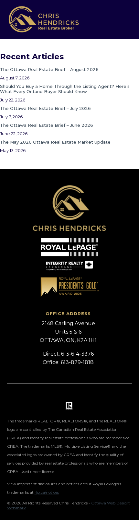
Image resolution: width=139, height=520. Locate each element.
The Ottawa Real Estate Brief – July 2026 (45, 108)
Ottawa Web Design (110, 503)
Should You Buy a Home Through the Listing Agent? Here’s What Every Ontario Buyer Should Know (65, 89)
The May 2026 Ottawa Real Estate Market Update (55, 142)
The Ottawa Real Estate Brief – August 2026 (49, 69)
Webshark (16, 507)
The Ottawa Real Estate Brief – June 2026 (46, 125)
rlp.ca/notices (47, 492)
